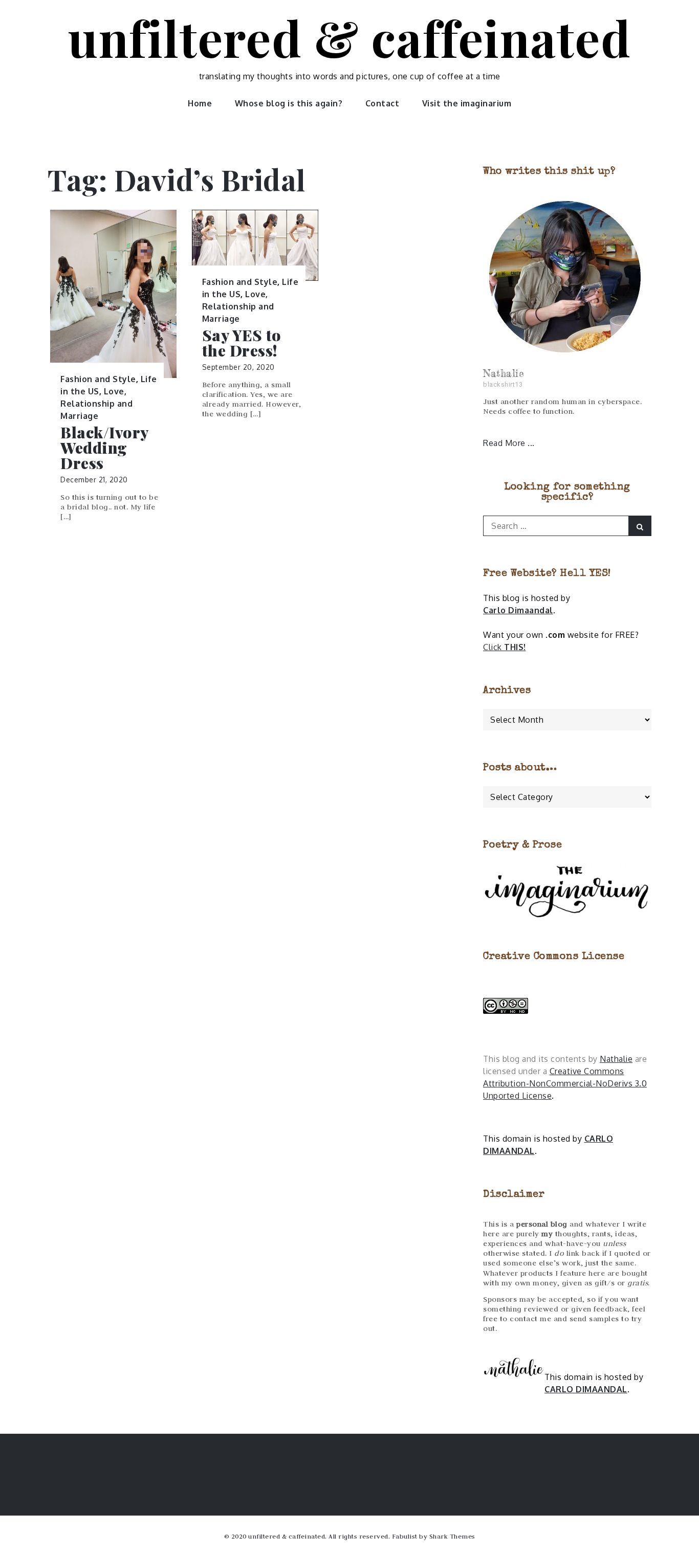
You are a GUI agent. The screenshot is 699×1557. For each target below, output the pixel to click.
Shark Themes (452, 1536)
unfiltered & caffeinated (349, 37)
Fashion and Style (98, 379)
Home (200, 103)
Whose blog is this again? (289, 103)
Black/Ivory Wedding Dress (104, 448)
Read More (505, 443)
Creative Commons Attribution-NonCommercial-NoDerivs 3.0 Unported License (565, 1083)
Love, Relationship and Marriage (96, 403)
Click (504, 647)
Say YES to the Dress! (241, 342)
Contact (382, 103)
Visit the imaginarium (467, 103)
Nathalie (616, 1059)
